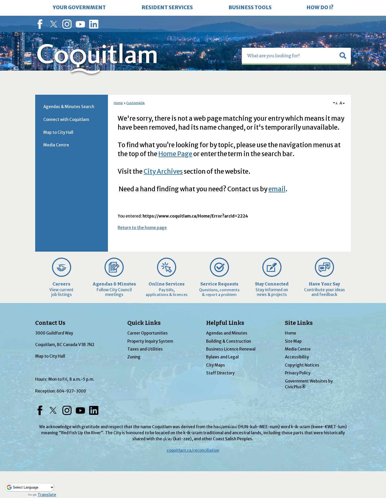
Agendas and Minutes (226, 333)
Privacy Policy (297, 372)
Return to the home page (142, 227)
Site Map (293, 341)
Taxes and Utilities (145, 349)
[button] (343, 55)
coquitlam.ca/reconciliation (193, 450)
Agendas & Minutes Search (68, 106)
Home (118, 103)
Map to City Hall (58, 132)
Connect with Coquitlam (66, 119)
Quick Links (144, 323)
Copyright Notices (302, 365)
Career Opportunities (147, 333)
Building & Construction (228, 341)
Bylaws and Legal (222, 356)
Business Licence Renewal (230, 349)
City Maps (215, 365)
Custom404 (135, 103)
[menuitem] (79, 8)
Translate (47, 494)
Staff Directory (220, 372)
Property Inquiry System (150, 341)
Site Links (299, 323)
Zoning (133, 356)
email (276, 189)
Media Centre (56, 144)
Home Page (175, 154)
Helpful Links (225, 323)
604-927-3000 (71, 391)
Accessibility (297, 356)
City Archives (163, 171)
